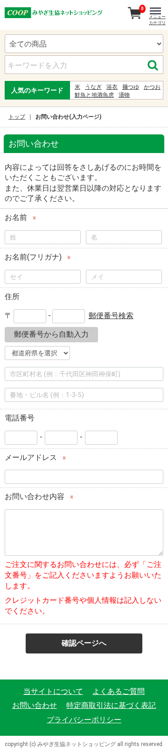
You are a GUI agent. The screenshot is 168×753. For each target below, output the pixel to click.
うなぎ (93, 87)
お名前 (16, 217)
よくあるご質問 (118, 691)
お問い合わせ (34, 705)
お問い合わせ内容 (34, 496)
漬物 (124, 95)
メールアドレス (31, 457)
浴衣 (112, 87)
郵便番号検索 (111, 315)
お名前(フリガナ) (33, 257)
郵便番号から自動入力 (51, 334)
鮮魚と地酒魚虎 (94, 95)
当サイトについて (53, 691)
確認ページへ (84, 643)
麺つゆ (130, 87)
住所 (12, 296)
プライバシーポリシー (84, 719)
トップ (16, 116)
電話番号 (20, 417)
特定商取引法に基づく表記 (111, 705)
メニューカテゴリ (157, 19)
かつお (152, 87)
